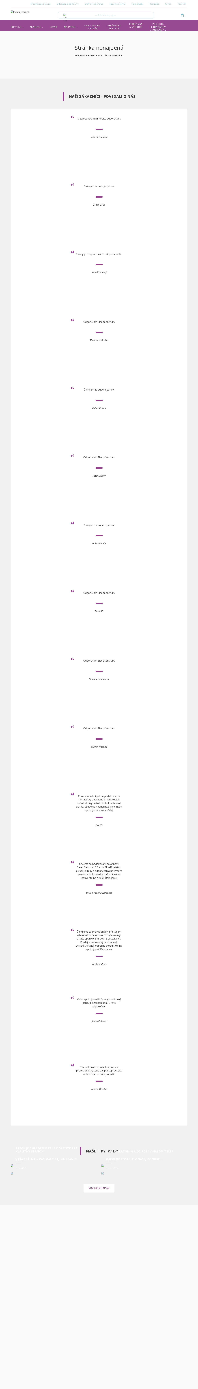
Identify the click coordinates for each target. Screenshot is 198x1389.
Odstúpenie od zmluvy (68, 3)
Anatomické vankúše (92, 27)
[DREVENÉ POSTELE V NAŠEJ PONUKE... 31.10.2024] (144, 1173)
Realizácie (154, 3)
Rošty (53, 26)
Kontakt (181, 3)
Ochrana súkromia (94, 3)
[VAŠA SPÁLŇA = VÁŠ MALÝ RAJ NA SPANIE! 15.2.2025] (54, 1173)
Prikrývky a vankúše (136, 25)
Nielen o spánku (117, 3)
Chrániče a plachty (114, 27)
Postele (16, 26)
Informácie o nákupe (40, 3)
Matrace (36, 26)
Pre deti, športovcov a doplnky (158, 27)
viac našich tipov (99, 1188)
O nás (168, 3)
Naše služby (137, 3)
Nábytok (70, 26)
